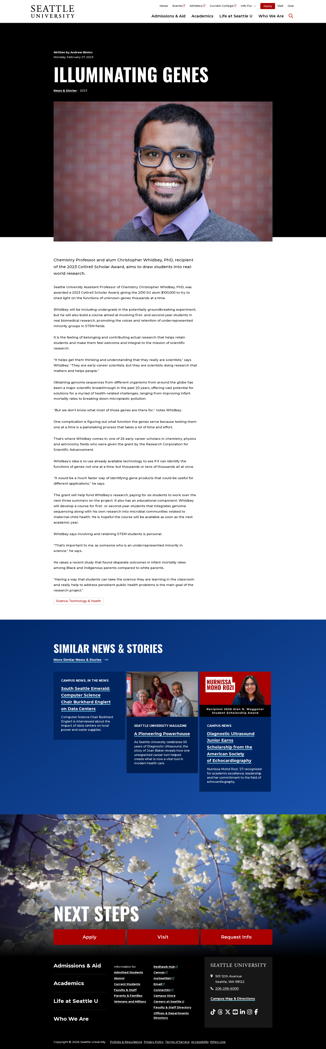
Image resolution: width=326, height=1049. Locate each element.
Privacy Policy (154, 1042)
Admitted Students (128, 972)
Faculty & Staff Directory (172, 1007)
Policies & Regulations (126, 1042)
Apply (267, 6)
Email (158, 984)
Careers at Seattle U (169, 1001)
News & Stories (65, 90)
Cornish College (221, 6)
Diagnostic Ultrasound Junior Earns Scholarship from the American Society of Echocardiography (230, 747)
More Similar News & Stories (77, 660)
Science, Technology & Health (78, 601)
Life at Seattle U (235, 16)
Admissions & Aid (168, 16)
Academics (202, 16)
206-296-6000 (227, 988)
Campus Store (164, 995)
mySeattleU (162, 978)
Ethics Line (218, 1042)
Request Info (236, 937)
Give (291, 6)
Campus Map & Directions (233, 998)
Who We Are (271, 16)
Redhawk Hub (164, 966)
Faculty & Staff (125, 990)
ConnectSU (162, 990)
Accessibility (200, 1042)
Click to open (248, 6)
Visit (280, 6)
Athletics (196, 6)
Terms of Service (177, 1042)
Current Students (127, 984)
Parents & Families (128, 995)
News (164, 6)
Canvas (159, 972)
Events (177, 6)
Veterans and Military (130, 1001)
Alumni (119, 978)
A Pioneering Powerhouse (162, 733)
